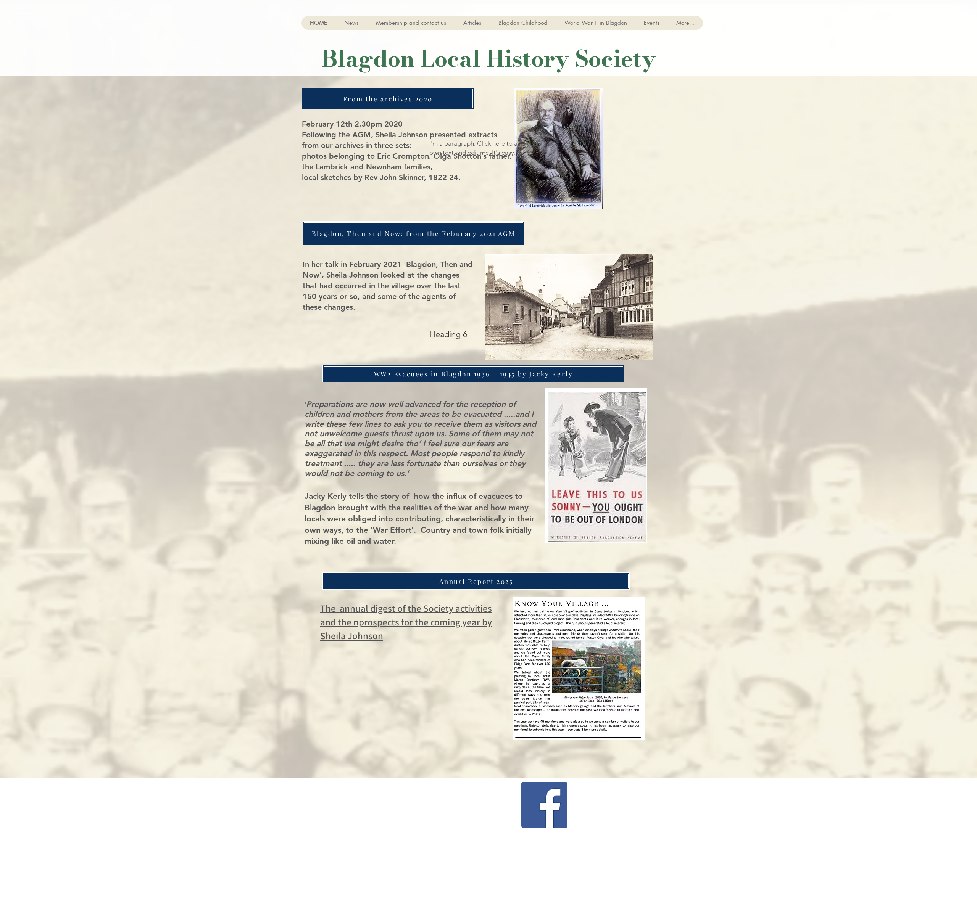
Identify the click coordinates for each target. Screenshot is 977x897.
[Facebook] (544, 805)
